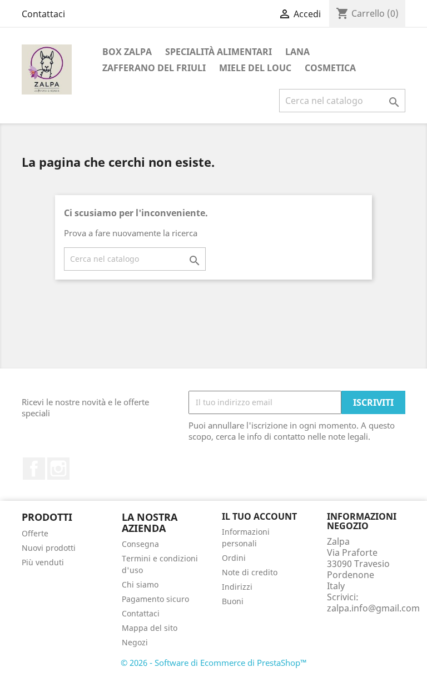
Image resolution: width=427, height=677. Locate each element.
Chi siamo (140, 584)
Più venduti (43, 562)
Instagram (58, 468)
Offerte (35, 533)
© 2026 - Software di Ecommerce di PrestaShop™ (214, 662)
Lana (297, 52)
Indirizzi (237, 586)
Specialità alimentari (218, 52)
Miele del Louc (255, 68)
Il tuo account (259, 516)
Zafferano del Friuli (154, 68)
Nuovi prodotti (49, 547)
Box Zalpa (127, 52)
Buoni (233, 601)
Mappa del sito (149, 628)
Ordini (234, 557)
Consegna (140, 544)
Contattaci (43, 14)
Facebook (34, 468)
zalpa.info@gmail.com (373, 608)
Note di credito (249, 572)
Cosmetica (330, 68)
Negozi (135, 642)
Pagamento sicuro (155, 599)
